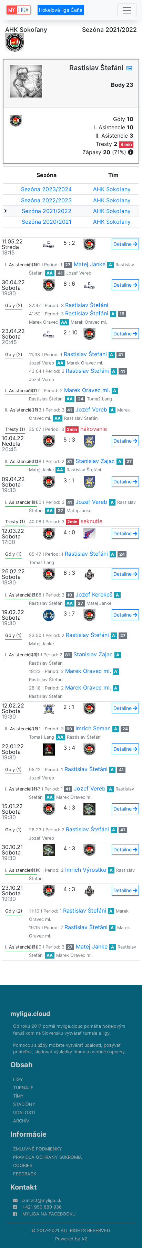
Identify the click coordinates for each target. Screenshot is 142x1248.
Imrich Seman (93, 728)
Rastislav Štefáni (86, 305)
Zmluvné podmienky (37, 1149)
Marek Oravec (43, 322)
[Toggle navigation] (126, 10)
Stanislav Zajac (95, 460)
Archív (21, 1121)
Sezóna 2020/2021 (46, 221)
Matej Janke (89, 264)
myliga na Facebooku (48, 1214)
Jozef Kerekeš (93, 594)
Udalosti (24, 1112)
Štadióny (24, 1104)
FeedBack (24, 1173)
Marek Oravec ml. (89, 322)
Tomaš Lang (99, 398)
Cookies (22, 1165)
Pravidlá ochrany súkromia (47, 1157)
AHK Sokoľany (112, 189)
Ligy (18, 1079)
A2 (84, 1238)
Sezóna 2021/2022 (46, 210)
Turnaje (23, 1087)
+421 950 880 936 (42, 1207)
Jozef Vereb (78, 273)
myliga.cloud (30, 1013)
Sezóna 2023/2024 (46, 189)
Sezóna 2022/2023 (46, 200)
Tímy (18, 1096)
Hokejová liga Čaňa (60, 10)
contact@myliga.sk (41, 1200)
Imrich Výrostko (85, 869)
